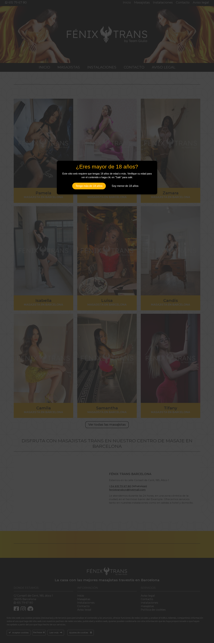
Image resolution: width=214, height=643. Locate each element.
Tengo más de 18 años (89, 186)
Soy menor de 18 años (125, 186)
